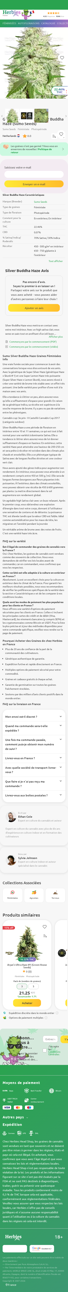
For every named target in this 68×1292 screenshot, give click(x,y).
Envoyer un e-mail (34, 184)
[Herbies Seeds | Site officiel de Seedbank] (19, 14)
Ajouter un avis (34, 308)
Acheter (27, 1003)
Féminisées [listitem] (9, 23)
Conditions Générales (54, 1053)
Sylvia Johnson (27, 858)
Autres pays (14, 1117)
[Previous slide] (2, 116)
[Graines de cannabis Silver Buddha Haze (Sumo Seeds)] (34, 62)
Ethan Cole (25, 816)
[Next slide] (66, 116)
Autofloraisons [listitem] (29, 23)
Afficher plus (56, 336)
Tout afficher (56, 261)
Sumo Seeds (40, 201)
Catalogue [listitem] (48, 23)
